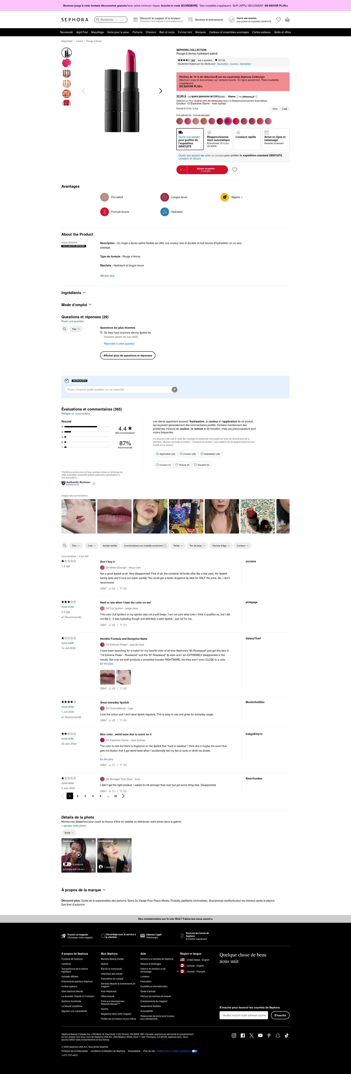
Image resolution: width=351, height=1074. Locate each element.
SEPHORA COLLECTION (191, 50)
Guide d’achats (147, 991)
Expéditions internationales (153, 986)
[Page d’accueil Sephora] (74, 19)
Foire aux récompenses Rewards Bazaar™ (112, 1002)
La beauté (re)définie (71, 1006)
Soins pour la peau (118, 32)
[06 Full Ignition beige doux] (196, 121)
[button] (237, 96)
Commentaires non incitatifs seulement (143, 545)
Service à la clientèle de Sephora (156, 958)
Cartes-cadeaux (261, 32)
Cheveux (151, 32)
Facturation (146, 981)
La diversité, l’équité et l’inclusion (77, 996)
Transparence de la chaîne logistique (74, 970)
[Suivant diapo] (160, 91)
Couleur (234, 63)
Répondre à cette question (119, 343)
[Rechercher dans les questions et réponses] (64, 329)
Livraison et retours (190, 158)
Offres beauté (107, 996)
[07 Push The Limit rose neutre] (180, 121)
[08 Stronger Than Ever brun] (244, 121)
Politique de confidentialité (74, 1050)
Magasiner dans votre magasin (116, 1013)
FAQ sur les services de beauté (155, 996)
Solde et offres (282, 32)
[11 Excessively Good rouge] (236, 121)
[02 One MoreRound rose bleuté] (212, 121)
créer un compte (214, 155)
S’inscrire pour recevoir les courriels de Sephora (250, 1007)
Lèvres (79, 40)
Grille (275, 108)
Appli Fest (82, 32)
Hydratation (245, 63)
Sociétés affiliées (69, 976)
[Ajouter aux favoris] (235, 170)
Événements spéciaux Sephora (77, 981)
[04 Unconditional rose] (268, 121)
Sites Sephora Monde (72, 991)
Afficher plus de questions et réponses (127, 355)
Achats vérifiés (110, 545)
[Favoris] (278, 19)
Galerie (104, 963)
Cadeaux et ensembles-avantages (229, 32)
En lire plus (106, 663)
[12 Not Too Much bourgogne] (220, 121)
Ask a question (205, 60)
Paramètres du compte (112, 978)
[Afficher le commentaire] (78, 516)
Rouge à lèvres (94, 40)
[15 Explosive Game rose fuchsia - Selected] (228, 121)
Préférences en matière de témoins (173, 1050)
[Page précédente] (62, 796)
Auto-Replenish (108, 991)
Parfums (137, 32)
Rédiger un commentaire (75, 413)
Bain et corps (167, 32)
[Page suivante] (123, 796)
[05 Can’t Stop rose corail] (260, 121)
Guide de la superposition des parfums (103, 900)
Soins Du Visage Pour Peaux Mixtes (148, 900)
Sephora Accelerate (71, 1001)
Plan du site (149, 1050)
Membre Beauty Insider (112, 958)
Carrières (66, 963)
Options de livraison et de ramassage (153, 970)
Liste (284, 108)
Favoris (104, 1008)
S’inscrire (280, 1015)
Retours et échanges (150, 963)
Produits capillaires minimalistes (189, 900)
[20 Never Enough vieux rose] (188, 121)
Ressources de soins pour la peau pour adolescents (157, 1017)
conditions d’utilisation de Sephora (108, 1050)
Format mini (185, 32)
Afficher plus (107, 275)
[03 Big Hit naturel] (204, 121)
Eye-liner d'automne (73, 904)
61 (115, 796)
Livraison (145, 976)
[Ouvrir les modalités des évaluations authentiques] (93, 483)
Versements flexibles (150, 1006)
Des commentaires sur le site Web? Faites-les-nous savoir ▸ (175, 919)
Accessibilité (146, 1010)
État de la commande (111, 968)
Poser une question (72, 321)
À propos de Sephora (72, 958)
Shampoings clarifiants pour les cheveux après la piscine (241, 900)
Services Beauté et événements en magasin (118, 985)
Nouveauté (66, 32)
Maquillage (97, 32)
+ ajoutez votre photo (73, 825)
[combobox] (110, 19)
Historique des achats (111, 973)
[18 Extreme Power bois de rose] (252, 121)
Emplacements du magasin (153, 1001)
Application (222, 63)
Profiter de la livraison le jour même (118, 1018)
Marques (200, 32)
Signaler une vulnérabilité (74, 1010)
